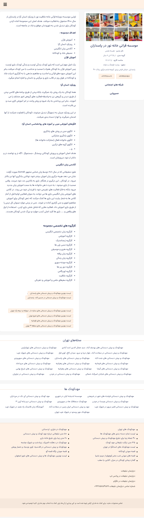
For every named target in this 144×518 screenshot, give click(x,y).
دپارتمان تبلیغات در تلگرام (124, 481)
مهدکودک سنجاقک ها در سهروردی (72, 401)
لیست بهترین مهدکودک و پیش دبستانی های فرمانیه (51, 320)
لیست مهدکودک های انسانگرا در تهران (119, 446)
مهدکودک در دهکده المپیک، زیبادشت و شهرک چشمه (44, 442)
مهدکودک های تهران (126, 429)
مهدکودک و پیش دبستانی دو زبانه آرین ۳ (34, 401)
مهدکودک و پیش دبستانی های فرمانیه (111, 363)
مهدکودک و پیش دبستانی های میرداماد (33, 363)
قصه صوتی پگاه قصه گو (56, 451)
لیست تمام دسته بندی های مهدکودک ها (117, 433)
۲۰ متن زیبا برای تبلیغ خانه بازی (53, 438)
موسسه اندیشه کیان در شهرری (68, 396)
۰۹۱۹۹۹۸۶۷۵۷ (124, 76)
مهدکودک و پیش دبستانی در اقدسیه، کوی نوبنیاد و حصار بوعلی (39, 446)
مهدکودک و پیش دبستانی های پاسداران (72, 358)
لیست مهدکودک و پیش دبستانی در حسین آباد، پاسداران (49, 297)
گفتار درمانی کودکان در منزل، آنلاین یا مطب (116, 460)
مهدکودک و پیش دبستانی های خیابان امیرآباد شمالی (108, 374)
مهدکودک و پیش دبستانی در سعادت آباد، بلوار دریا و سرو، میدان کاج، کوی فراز (93, 352)
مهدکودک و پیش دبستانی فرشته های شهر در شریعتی (110, 396)
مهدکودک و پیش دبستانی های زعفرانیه (73, 363)
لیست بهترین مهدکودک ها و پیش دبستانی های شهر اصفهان (41, 455)
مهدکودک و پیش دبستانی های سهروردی (31, 358)
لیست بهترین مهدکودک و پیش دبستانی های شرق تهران (50, 315)
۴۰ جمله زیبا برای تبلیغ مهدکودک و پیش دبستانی (114, 438)
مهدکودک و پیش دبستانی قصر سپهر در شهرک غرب (117, 406)
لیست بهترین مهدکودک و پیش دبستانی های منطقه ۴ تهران (48, 325)
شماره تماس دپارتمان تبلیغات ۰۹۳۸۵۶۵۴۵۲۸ (114, 486)
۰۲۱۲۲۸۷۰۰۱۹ (107, 76)
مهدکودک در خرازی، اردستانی (54, 429)
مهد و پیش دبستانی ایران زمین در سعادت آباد (69, 406)
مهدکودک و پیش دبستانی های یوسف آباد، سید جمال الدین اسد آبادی (92, 347)
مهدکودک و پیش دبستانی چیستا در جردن (110, 401)
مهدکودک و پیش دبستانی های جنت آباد (112, 358)
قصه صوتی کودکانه (127, 451)
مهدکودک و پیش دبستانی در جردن (65, 374)
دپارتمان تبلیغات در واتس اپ (122, 475)
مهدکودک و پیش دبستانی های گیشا (112, 368)
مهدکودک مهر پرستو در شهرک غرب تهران (72, 412)
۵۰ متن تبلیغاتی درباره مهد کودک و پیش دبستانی (45, 433)
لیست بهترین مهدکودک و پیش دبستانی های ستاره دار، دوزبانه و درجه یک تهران (41, 310)
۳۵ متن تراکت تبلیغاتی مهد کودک (120, 442)
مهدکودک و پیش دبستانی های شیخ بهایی (34, 368)
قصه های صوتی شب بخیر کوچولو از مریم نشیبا (115, 455)
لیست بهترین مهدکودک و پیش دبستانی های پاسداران (50, 293)
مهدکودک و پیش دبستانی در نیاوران (28, 374)
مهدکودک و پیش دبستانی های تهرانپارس (39, 347)
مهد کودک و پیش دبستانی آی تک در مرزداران (30, 396)
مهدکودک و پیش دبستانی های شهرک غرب (35, 352)
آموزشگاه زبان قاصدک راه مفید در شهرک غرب (24, 406)
